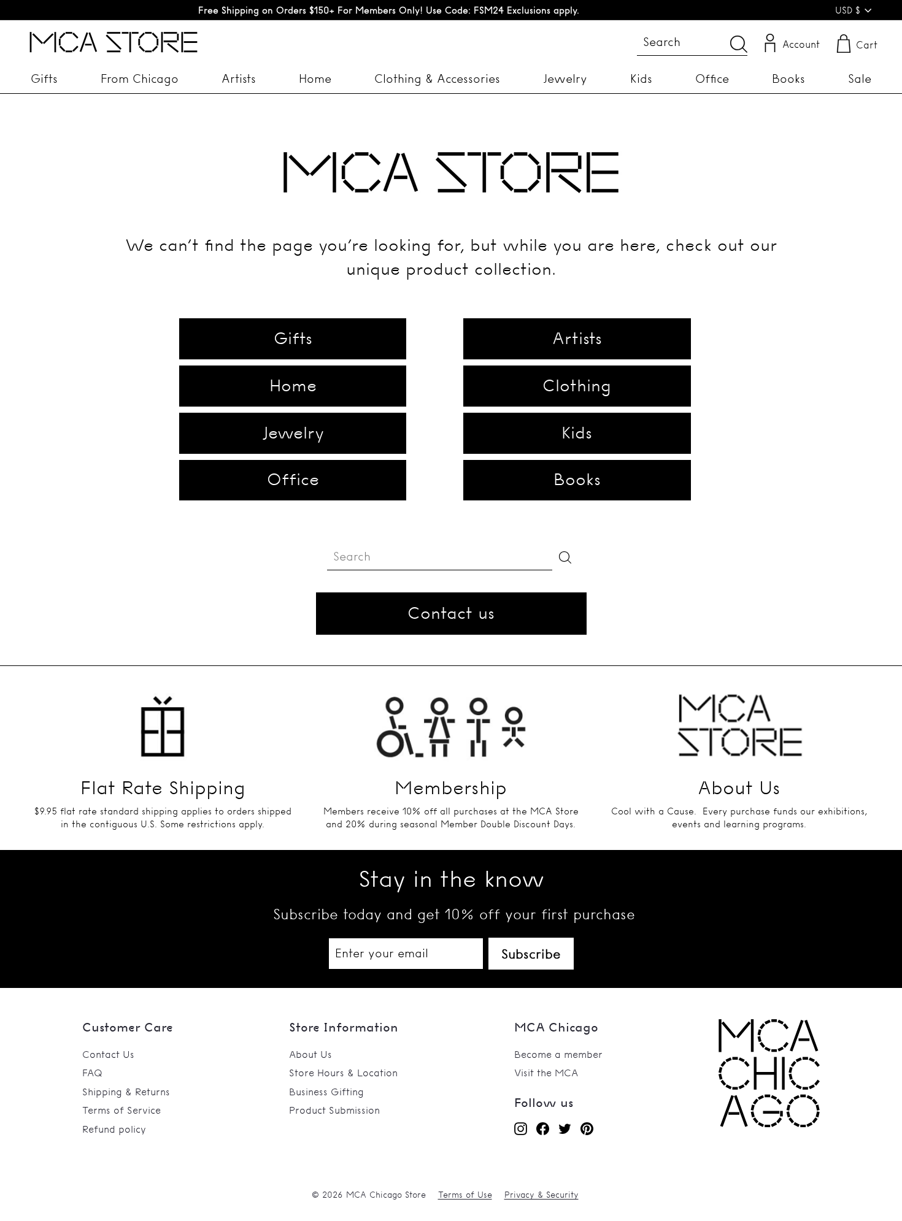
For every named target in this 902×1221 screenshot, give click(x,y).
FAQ (92, 1072)
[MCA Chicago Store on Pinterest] (586, 1128)
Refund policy (114, 1129)
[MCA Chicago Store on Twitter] (564, 1128)
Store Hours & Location (343, 1072)
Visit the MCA (546, 1072)
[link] (769, 1123)
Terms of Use (465, 1194)
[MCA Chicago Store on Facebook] (542, 1128)
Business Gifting (326, 1091)
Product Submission (334, 1110)
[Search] (738, 44)
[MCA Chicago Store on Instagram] (520, 1128)
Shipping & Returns (126, 1091)
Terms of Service (121, 1110)
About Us (310, 1054)
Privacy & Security (541, 1194)
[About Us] (739, 719)
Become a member (558, 1054)
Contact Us (108, 1054)
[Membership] (451, 719)
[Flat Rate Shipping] (163, 719)
